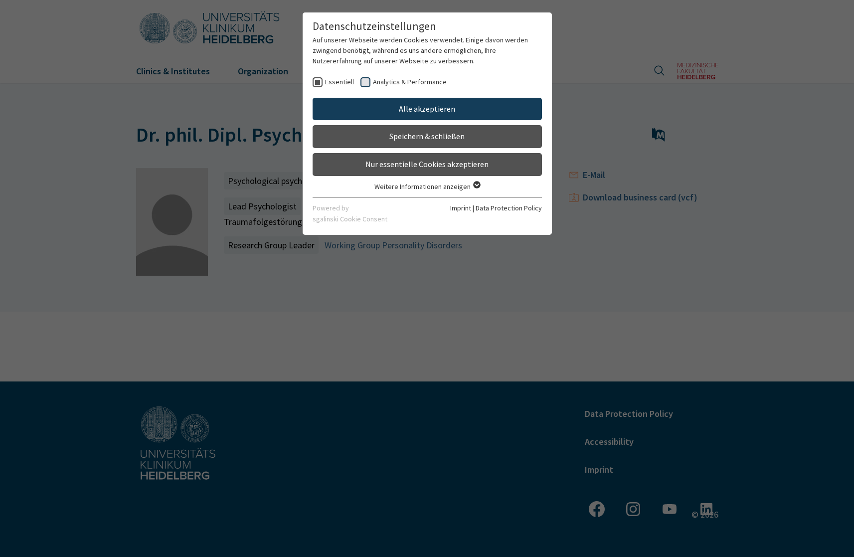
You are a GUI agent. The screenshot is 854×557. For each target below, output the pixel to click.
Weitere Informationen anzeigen (423, 186)
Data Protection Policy (509, 207)
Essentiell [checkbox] (339, 81)
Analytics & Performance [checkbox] (410, 81)
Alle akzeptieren (427, 109)
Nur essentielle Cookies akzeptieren (427, 164)
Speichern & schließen (427, 136)
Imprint (460, 207)
